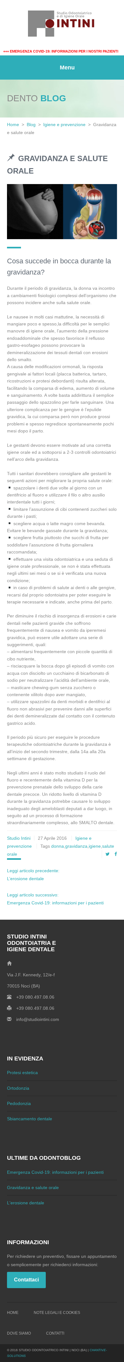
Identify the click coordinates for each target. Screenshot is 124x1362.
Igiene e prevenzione (64, 124)
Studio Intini (19, 838)
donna (57, 846)
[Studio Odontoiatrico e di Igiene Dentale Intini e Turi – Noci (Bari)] (62, 23)
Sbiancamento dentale (29, 1118)
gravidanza (76, 846)
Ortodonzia (18, 1088)
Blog (31, 124)
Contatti (55, 1333)
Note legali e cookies (57, 1312)
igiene (95, 846)
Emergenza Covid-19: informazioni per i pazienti (55, 1172)
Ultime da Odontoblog (44, 1158)
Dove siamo (19, 1333)
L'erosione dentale (25, 1202)
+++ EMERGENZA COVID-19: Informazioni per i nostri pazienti (60, 51)
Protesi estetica (22, 1072)
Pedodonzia (19, 1103)
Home (13, 124)
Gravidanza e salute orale (33, 1187)
